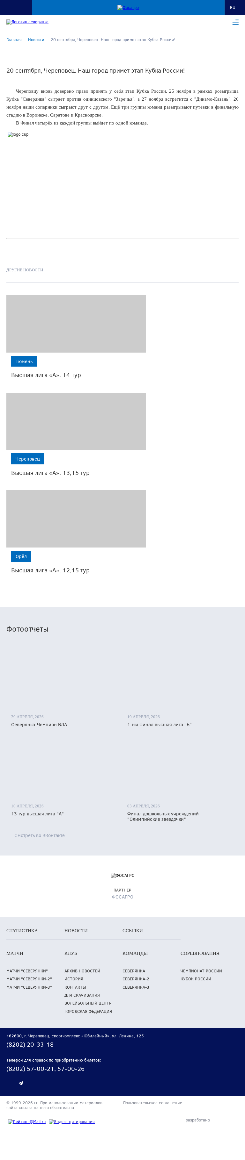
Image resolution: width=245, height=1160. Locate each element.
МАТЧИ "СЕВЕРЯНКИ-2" (29, 979)
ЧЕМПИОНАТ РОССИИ (201, 971)
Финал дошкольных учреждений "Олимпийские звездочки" (163, 816)
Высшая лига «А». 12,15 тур (50, 570)
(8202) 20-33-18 (30, 1044)
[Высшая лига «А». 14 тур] (76, 324)
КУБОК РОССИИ (196, 979)
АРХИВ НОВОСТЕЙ (82, 971)
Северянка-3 (135, 987)
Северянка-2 (135, 979)
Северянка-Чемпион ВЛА (39, 724)
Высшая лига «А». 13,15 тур (50, 472)
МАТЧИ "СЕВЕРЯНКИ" (27, 971)
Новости (36, 39)
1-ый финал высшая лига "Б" (159, 724)
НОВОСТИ (76, 930)
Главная (14, 39)
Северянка (133, 971)
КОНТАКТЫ (75, 987)
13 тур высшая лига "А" (37, 813)
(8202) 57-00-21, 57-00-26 (45, 1068)
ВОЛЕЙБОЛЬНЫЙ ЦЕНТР (88, 1003)
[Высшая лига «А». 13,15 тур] (76, 421)
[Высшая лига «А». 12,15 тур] (76, 519)
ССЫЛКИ (132, 930)
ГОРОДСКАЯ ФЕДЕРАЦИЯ (88, 1011)
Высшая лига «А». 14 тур (46, 374)
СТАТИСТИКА (22, 930)
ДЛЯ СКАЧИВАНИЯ (82, 995)
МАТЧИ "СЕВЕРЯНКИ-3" (29, 987)
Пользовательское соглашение (152, 1103)
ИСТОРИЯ (73, 979)
